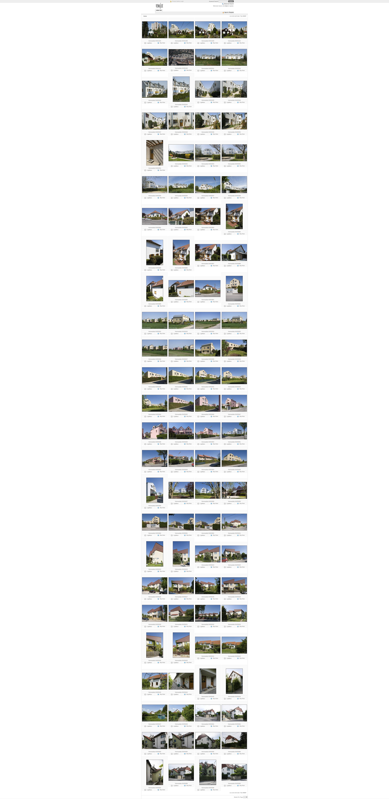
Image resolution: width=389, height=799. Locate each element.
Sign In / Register (229, 12)
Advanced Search (229, 4)
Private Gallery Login (178, 1)
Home (145, 16)
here (226, 6)
